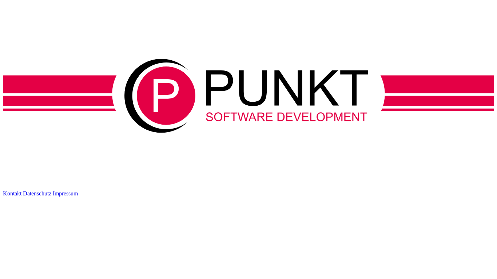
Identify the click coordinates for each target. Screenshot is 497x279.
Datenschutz (37, 193)
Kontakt (12, 193)
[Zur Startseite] (248, 131)
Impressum (65, 193)
